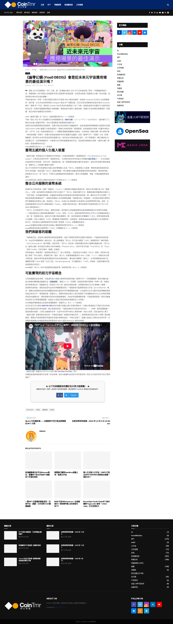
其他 (118, 71)
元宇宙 (27, 73)
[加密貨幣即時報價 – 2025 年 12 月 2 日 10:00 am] (52, 535)
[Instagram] (146, 604)
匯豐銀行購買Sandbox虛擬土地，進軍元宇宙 (66, 473)
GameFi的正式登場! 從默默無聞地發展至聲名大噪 (29, 559)
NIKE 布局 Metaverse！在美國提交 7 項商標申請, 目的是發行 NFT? (67, 504)
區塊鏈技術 (68, 5)
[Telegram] (146, 610)
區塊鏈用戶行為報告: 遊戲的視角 (30, 545)
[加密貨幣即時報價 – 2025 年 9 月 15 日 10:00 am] (52, 562)
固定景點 (91, 159)
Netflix (97, 285)
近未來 (52, 409)
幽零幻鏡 (68, 120)
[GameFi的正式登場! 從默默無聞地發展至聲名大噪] (10, 562)
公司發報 (79, 5)
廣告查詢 (27, 12)
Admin (29, 85)
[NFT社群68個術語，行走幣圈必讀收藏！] (10, 535)
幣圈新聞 (57, 5)
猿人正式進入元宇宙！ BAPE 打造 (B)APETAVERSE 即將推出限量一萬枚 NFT (96, 474)
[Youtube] (159, 604)
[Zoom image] (27, 267)
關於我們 (19, 12)
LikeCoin (87, 219)
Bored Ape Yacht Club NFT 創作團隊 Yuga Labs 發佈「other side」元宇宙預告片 (96, 504)
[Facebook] (133, 604)
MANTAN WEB (47, 306)
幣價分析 (120, 78)
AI (118, 51)
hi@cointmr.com (61, 607)
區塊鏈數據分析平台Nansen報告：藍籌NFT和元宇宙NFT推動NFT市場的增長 (37, 474)
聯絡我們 (34, 12)
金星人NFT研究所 (123, 102)
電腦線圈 (53, 282)
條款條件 (42, 12)
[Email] (133, 610)
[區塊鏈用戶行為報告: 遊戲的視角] (10, 548)
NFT (49, 5)
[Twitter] (140, 604)
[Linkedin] (152, 604)
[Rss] (140, 610)
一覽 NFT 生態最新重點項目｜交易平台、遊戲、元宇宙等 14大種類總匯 (38, 504)
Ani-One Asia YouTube (63, 371)
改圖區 (119, 88)
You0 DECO (29, 409)
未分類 (119, 95)
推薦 (118, 85)
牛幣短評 (120, 99)
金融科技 (120, 105)
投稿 (48, 12)
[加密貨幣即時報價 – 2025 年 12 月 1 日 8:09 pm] (52, 548)
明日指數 (120, 92)
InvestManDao (122, 54)
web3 (119, 61)
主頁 (42, 5)
